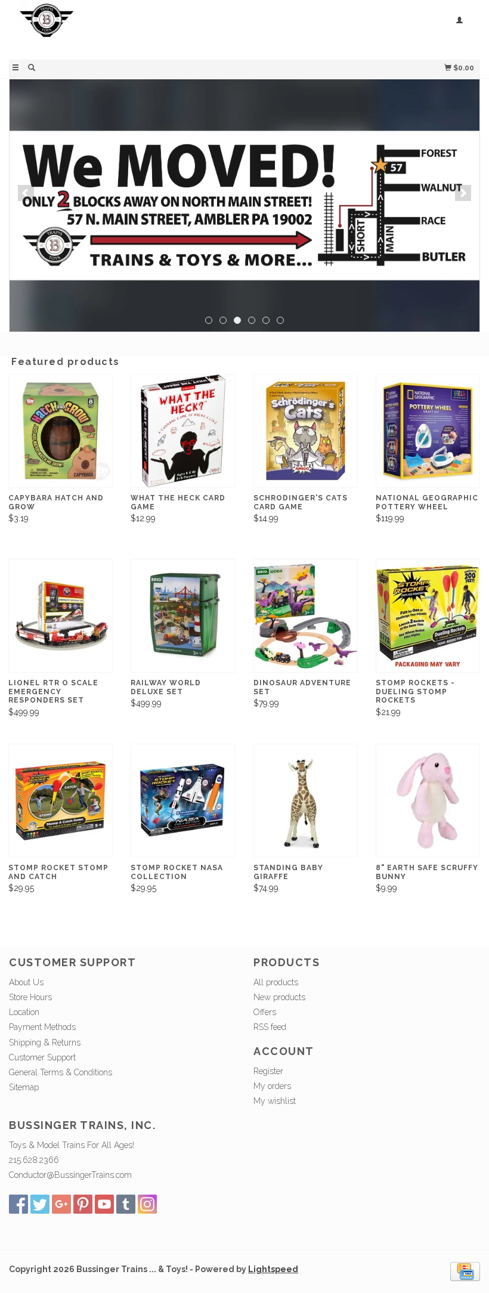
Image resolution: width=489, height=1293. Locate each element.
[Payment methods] (465, 1271)
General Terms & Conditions (60, 1072)
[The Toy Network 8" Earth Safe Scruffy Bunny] (427, 800)
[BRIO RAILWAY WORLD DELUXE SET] (182, 615)
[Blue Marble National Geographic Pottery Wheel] (427, 431)
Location (24, 1012)
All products (275, 982)
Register (268, 1071)
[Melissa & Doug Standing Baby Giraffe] (305, 800)
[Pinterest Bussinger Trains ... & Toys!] (82, 1204)
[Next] (463, 193)
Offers (264, 1012)
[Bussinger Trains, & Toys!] (127, 28)
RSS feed (269, 1027)
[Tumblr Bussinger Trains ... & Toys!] (125, 1204)
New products (279, 997)
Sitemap (24, 1087)
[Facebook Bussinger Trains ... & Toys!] (18, 1204)
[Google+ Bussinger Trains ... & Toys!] (61, 1204)
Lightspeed (273, 1269)
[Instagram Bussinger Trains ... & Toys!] (147, 1204)
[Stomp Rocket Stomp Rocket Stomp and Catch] (60, 800)
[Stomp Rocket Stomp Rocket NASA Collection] (182, 800)
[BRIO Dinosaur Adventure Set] (305, 615)
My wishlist (274, 1101)
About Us (26, 982)
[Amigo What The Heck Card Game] (182, 431)
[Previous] (26, 193)
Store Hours (30, 997)
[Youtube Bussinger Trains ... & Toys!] (104, 1204)
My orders (272, 1086)
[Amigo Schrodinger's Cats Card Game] (305, 431)
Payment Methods (42, 1027)
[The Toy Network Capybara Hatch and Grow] (60, 431)
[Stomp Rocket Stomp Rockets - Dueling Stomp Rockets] (427, 615)
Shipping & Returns (45, 1042)
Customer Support (42, 1057)
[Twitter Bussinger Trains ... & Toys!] (39, 1204)
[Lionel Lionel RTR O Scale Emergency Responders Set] (60, 615)
